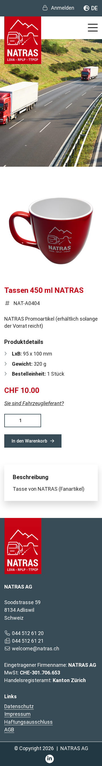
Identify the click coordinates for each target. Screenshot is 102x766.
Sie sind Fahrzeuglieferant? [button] (34, 403)
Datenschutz (19, 706)
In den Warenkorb (29, 441)
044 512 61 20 (28, 633)
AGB (9, 730)
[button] (93, 27)
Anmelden (62, 8)
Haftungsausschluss (28, 722)
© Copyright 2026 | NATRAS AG (51, 748)
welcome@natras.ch (35, 648)
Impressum (17, 714)
